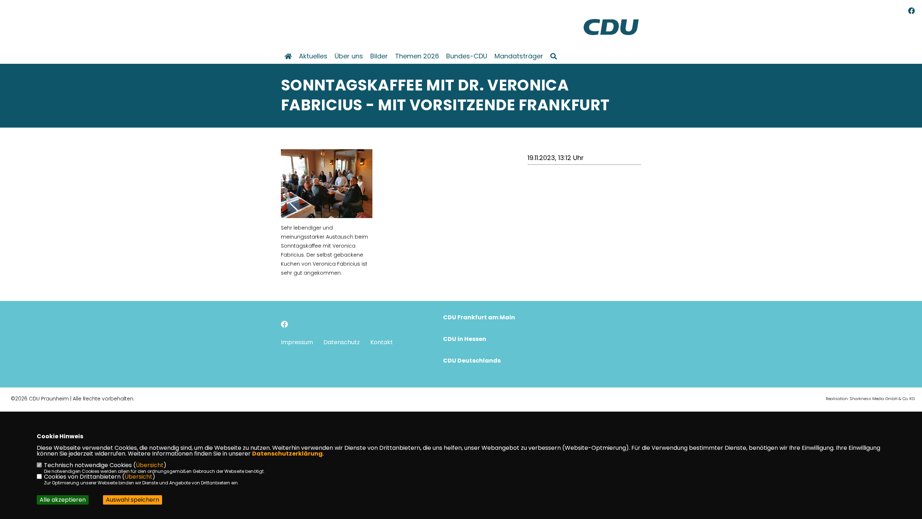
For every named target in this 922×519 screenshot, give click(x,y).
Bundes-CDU (466, 56)
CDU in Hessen (464, 339)
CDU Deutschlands (472, 360)
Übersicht (150, 465)
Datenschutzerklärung (287, 453)
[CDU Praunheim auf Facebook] (284, 325)
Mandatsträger (518, 56)
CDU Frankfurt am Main (479, 317)
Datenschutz (341, 342)
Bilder (379, 56)
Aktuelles (313, 56)
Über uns (349, 56)
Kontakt (381, 342)
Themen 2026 (417, 56)
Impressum (297, 342)
